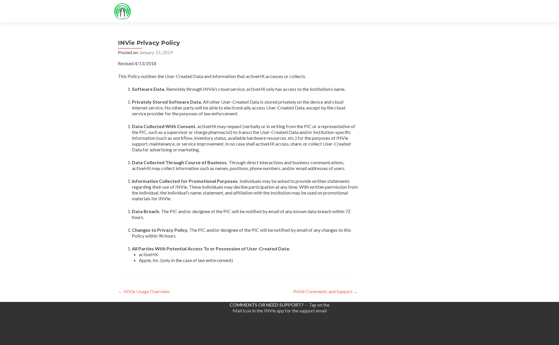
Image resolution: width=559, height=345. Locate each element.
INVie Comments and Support (325, 291)
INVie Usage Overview (143, 291)
